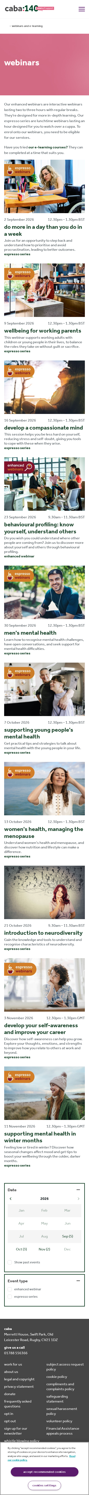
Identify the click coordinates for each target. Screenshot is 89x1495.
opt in (8, 1413)
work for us (13, 1364)
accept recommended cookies (44, 1472)
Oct (21, 1249)
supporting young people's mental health (38, 733)
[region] (44, 1468)
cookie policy (56, 1376)
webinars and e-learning (27, 26)
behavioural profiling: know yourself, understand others (40, 528)
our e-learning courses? (48, 147)
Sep (67, 1236)
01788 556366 (16, 1353)
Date (12, 1189)
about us (11, 1371)
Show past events (27, 1262)
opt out (10, 1421)
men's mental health (30, 632)
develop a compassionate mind (43, 427)
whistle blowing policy (21, 1440)
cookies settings (44, 1485)
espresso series (17, 254)
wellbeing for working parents (42, 330)
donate (10, 1394)
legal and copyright (19, 1379)
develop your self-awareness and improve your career (41, 1029)
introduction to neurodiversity (43, 932)
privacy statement (19, 1386)
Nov (44, 1249)
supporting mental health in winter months (40, 1137)
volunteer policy (59, 1421)
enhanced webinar (19, 556)
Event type (18, 1280)
